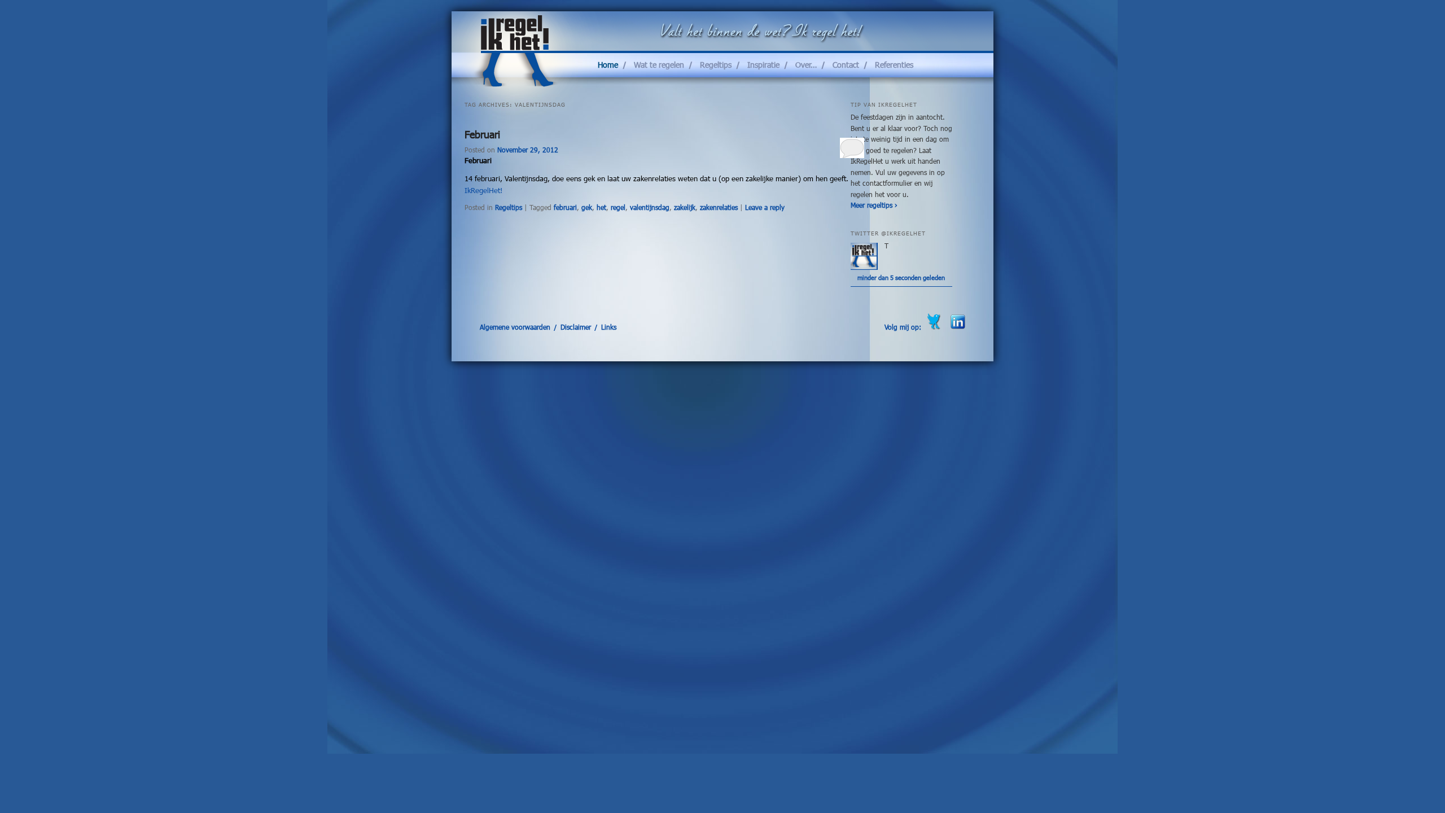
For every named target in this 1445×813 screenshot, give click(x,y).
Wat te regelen (659, 64)
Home (608, 64)
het (601, 207)
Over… (806, 64)
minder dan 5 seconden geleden (901, 277)
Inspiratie (763, 64)
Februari (482, 134)
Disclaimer (576, 326)
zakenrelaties (719, 207)
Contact (846, 64)
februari (565, 207)
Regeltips (716, 64)
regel (618, 207)
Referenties (894, 64)
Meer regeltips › (874, 204)
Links (608, 326)
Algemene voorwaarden (515, 326)
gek (586, 207)
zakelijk (684, 207)
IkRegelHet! (483, 190)
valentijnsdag (649, 207)
